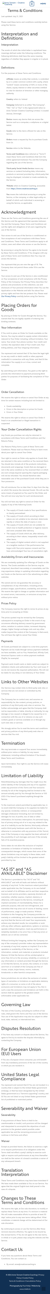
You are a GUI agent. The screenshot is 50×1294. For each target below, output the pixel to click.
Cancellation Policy (33, 1281)
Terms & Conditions (16, 1281)
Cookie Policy (28, 1278)
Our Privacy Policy (8, 296)
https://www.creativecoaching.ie (24, 188)
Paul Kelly (26, 1285)
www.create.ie (25, 1289)
